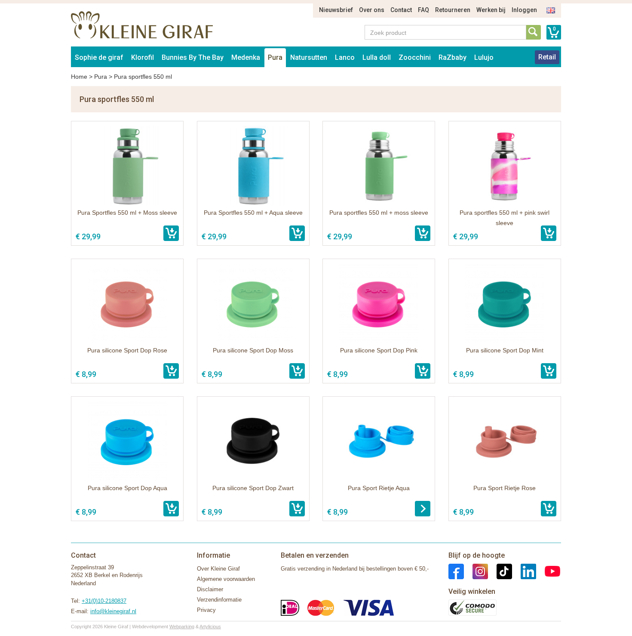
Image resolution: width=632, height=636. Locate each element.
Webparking (181, 626)
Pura (275, 57)
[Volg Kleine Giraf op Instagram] (476, 571)
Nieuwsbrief (336, 9)
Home (79, 76)
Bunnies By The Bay (193, 57)
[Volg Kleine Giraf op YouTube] (548, 571)
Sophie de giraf (99, 57)
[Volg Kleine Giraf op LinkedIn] (524, 571)
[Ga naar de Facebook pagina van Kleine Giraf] (456, 571)
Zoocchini (415, 57)
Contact (401, 9)
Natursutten (308, 57)
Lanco (345, 57)
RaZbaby (452, 57)
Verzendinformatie (219, 599)
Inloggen (524, 9)
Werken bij (491, 9)
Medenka (245, 57)
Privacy (206, 610)
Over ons (371, 9)
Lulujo (484, 57)
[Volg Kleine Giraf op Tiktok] (500, 571)
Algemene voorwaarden (226, 579)
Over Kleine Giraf (218, 568)
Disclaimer (210, 589)
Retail (547, 57)
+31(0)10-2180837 (104, 601)
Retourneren (452, 9)
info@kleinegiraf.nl (113, 611)
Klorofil (142, 57)
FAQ (423, 9)
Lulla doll (376, 57)
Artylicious (210, 626)
